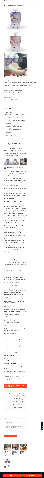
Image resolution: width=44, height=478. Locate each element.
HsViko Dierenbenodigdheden (33, 474)
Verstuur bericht (10, 436)
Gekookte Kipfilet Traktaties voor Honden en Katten (7, 453)
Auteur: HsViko (23, 80)
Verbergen (15, 112)
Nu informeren (8, 103)
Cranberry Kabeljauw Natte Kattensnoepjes (15, 453)
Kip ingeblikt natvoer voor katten (23, 452)
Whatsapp (32, 475)
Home (6, 5)
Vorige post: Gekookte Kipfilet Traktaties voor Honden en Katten (14, 386)
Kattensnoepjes (10, 5)
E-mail (15, 103)
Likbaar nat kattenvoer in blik (7, 466)
